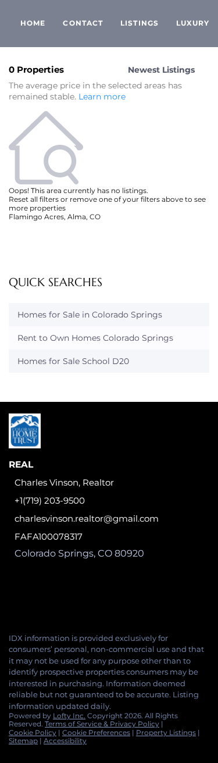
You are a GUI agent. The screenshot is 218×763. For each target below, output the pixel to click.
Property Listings (166, 732)
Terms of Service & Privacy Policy (102, 723)
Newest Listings (161, 70)
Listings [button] (139, 23)
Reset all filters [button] (34, 199)
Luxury (193, 23)
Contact (83, 23)
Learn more (102, 97)
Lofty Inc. (69, 715)
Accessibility (65, 740)
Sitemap (23, 740)
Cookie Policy (32, 732)
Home (32, 23)
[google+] (14, 599)
